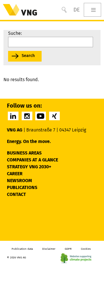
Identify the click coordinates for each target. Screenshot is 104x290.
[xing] (54, 116)
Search (28, 55)
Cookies (86, 249)
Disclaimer (48, 249)
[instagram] (27, 116)
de (76, 9)
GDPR (68, 249)
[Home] (20, 10)
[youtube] (40, 116)
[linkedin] (13, 116)
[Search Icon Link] (64, 9)
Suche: (15, 33)
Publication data (22, 249)
